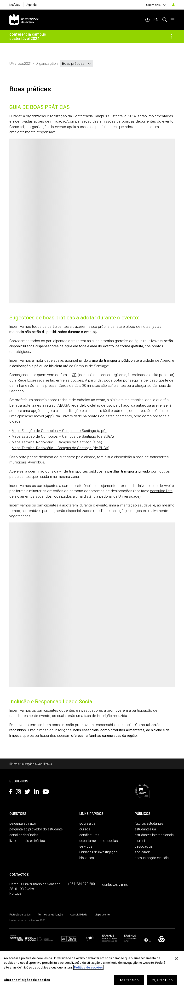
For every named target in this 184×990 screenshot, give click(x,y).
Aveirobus (36, 462)
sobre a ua (87, 823)
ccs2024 (25, 63)
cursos (84, 829)
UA (11, 63)
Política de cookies (88, 967)
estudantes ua (145, 829)
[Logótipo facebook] (10, 792)
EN (156, 19)
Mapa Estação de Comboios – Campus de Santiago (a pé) (59, 431)
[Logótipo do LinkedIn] (36, 792)
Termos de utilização (50, 914)
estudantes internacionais (154, 835)
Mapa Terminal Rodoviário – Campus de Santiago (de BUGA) (60, 448)
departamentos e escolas (98, 841)
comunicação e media (152, 858)
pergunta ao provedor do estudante (36, 829)
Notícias (14, 4)
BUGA (64, 405)
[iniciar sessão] (173, 4)
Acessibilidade (78, 914)
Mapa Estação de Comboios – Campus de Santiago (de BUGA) (63, 436)
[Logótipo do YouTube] (45, 792)
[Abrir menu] (172, 19)
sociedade (142, 852)
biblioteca (86, 858)
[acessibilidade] (147, 19)
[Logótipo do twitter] (27, 792)
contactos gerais (115, 884)
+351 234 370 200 (81, 884)
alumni (140, 841)
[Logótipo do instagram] (18, 792)
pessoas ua (144, 846)
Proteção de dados (20, 914)
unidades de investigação (98, 852)
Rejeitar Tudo (162, 980)
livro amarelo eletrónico (27, 841)
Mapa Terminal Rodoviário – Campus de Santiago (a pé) (57, 442)
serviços (85, 846)
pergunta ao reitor (22, 823)
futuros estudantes (149, 823)
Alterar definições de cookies (27, 980)
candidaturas (89, 835)
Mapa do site (102, 914)
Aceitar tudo (129, 980)
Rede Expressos (31, 380)
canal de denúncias (24, 835)
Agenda (31, 4)
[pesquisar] (164, 19)
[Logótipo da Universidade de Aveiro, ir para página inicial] (24, 19)
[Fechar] (176, 958)
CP (74, 375)
